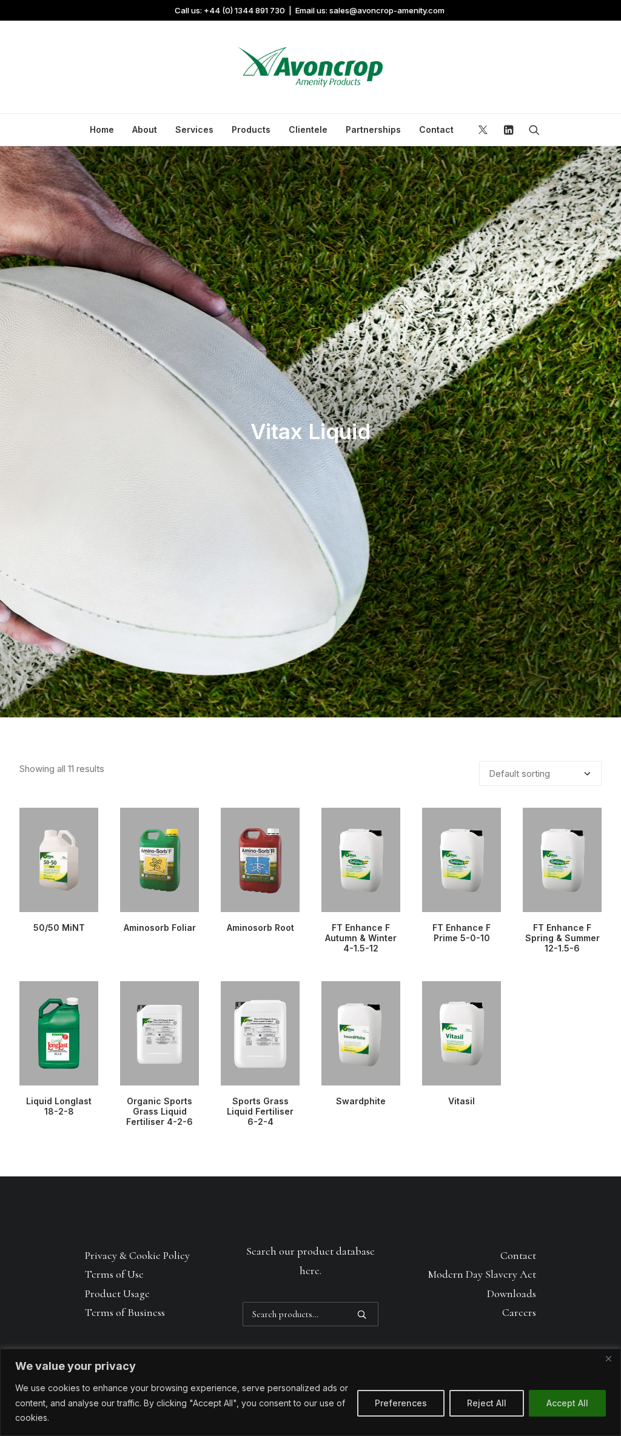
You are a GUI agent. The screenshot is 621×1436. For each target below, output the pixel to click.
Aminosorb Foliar (160, 927)
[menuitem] (102, 129)
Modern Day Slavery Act (482, 1274)
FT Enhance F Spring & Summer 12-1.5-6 (562, 937)
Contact (436, 129)
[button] (484, 129)
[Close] (608, 1359)
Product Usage (117, 1293)
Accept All (567, 1403)
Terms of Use (114, 1274)
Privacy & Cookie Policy (137, 1255)
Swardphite (361, 1101)
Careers (519, 1312)
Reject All (486, 1403)
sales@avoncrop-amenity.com (387, 10)
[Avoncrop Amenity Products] (310, 67)
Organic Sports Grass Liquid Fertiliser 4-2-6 (159, 1111)
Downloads (511, 1293)
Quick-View (84, 822)
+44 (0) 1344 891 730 (244, 10)
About (144, 129)
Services (194, 129)
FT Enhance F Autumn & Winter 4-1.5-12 (361, 937)
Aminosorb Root (260, 927)
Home (102, 129)
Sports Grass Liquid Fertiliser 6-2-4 (260, 1111)
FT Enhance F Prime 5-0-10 (461, 932)
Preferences (401, 1403)
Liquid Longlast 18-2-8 (59, 1106)
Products (251, 129)
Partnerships (373, 129)
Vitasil (461, 1101)
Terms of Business (125, 1312)
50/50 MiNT (59, 927)
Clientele (308, 129)
